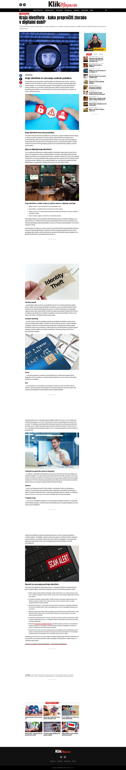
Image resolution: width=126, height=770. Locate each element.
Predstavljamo (84, 10)
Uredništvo (52, 761)
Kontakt (74, 761)
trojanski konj (29, 676)
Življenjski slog (68, 10)
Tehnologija (76, 10)
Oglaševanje (59, 761)
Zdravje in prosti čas (38, 10)
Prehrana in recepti (49, 10)
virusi (36, 676)
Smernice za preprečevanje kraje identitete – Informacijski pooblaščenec (46, 644)
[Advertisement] (52, 250)
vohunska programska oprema (47, 676)
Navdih (91, 10)
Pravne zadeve (67, 761)
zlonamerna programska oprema (64, 676)
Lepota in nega (59, 10)
